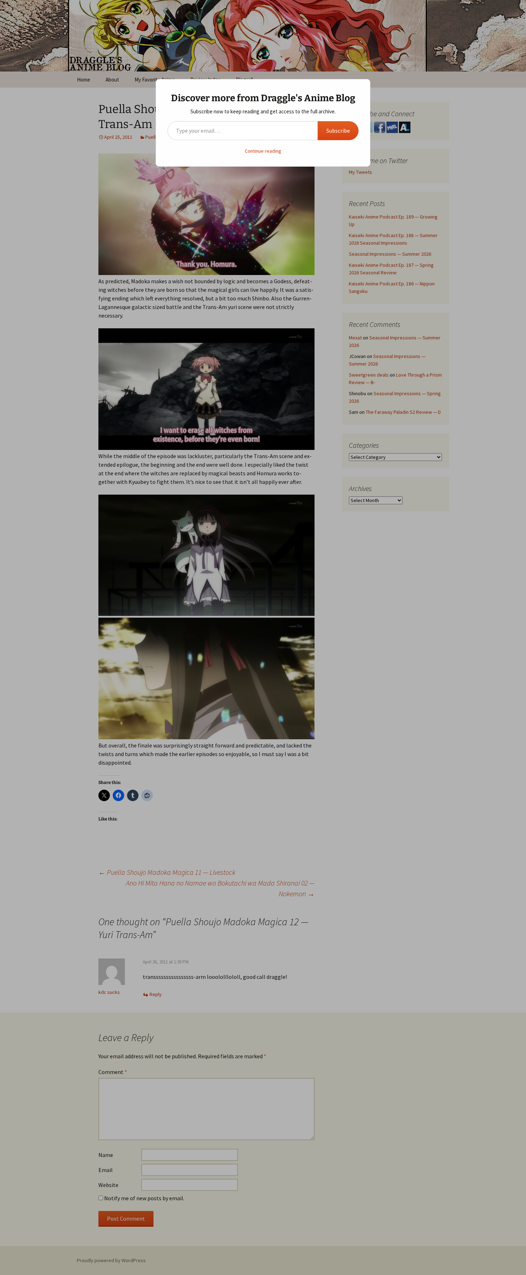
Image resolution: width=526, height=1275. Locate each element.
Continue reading (263, 151)
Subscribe (338, 130)
